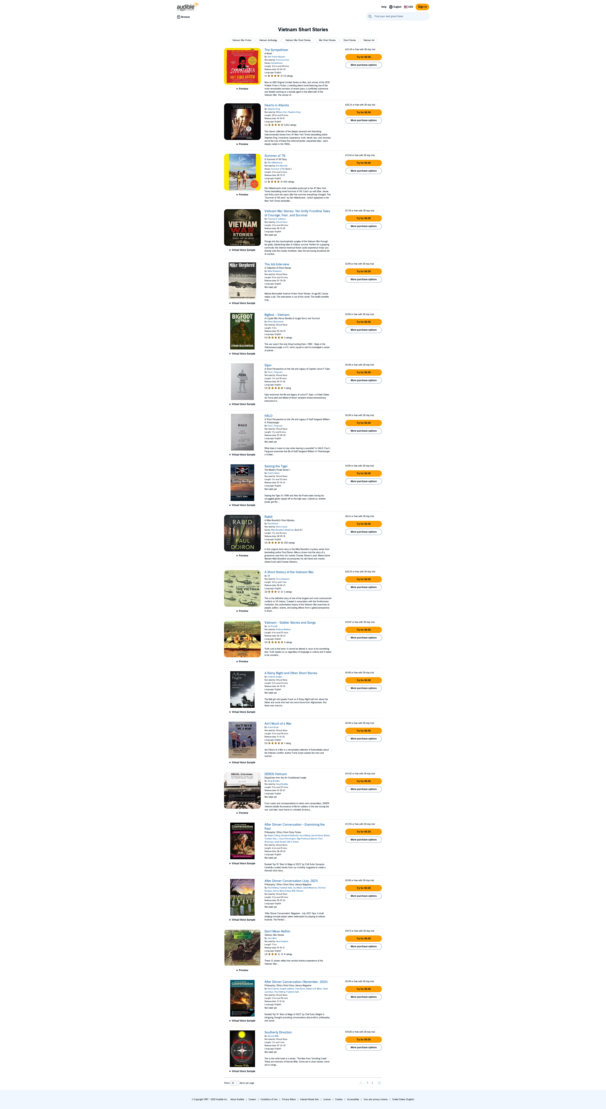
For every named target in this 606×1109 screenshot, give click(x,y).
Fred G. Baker (274, 473)
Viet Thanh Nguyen (276, 57)
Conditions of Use (269, 1099)
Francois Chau (282, 60)
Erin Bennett (281, 166)
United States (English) (403, 1099)
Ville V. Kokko (293, 842)
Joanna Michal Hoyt (282, 891)
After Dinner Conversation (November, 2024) (296, 982)
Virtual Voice (281, 222)
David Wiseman (310, 888)
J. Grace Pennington (287, 838)
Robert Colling (274, 835)
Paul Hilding (305, 835)
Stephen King (274, 109)
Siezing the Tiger (276, 466)
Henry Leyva (281, 527)
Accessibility (353, 1099)
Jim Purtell (272, 626)
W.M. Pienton (297, 891)
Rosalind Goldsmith (290, 835)
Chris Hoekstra (282, 579)
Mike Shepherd (275, 271)
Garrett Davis (317, 835)
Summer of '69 (278, 169)
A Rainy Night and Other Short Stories (290, 673)
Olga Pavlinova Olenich (307, 838)
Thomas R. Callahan (277, 219)
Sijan (268, 365)
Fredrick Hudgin (275, 677)
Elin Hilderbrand (275, 162)
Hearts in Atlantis (276, 105)
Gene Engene (282, 941)
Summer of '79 (274, 156)
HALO (268, 416)
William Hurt (281, 112)
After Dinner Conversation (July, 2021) (291, 881)
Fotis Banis (300, 989)
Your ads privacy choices (376, 1099)
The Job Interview (276, 264)
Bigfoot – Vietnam (276, 315)
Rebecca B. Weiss (314, 989)
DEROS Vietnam (275, 774)
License (327, 1099)
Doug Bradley (274, 781)
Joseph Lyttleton (287, 989)
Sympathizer (277, 63)
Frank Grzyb (273, 727)
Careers (252, 1099)
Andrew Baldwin (283, 629)
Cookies (339, 1099)
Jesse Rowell (280, 842)
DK (269, 576)
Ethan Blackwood (275, 321)
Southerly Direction (278, 1032)
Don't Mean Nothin (277, 931)
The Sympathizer (276, 50)
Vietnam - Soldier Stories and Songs (290, 623)
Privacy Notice (289, 1099)
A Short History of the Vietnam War (289, 572)
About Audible (237, 1099)
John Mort (272, 938)
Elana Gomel (273, 989)
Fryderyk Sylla (285, 888)
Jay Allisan (297, 888)
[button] (242, 40)
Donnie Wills (273, 1036)
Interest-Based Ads (309, 1099)
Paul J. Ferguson (275, 372)
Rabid (268, 517)
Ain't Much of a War (278, 724)
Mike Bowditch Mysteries (282, 530)
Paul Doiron (273, 523)
